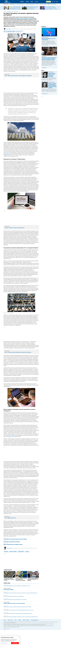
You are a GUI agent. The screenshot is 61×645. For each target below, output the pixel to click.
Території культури (43, 4)
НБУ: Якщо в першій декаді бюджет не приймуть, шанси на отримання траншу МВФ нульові (21, 616)
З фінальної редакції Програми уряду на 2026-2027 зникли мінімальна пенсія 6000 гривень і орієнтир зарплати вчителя (15, 9)
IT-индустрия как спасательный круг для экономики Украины (15, 539)
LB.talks (49, 4)
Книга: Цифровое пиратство (10, 517)
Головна (5, 11)
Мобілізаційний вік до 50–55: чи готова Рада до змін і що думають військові (32, 7)
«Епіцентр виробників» (30, 4)
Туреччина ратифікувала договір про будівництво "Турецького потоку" (17, 585)
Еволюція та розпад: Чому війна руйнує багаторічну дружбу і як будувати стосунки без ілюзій (52, 85)
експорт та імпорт (13, 551)
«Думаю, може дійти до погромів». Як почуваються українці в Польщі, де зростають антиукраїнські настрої (49, 58)
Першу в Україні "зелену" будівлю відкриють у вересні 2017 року (18, 610)
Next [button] (58, 8)
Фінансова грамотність (21, 4)
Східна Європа (21, 551)
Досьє (32, 1)
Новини (22, 1)
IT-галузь (27, 551)
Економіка (8, 11)
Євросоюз (6, 551)
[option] (13, 8)
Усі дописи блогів (45, 93)
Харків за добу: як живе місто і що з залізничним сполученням (51, 75)
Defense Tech (6, 4)
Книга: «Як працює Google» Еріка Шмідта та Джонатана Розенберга (18, 352)
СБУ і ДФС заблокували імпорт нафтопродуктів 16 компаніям (15, 599)
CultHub (37, 4)
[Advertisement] (21, 85)
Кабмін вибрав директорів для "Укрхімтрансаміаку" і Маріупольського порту (18, 613)
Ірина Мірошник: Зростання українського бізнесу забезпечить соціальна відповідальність (20, 592)
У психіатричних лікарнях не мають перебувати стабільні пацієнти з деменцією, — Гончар (51, 7)
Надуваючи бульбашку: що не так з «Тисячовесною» (48, 39)
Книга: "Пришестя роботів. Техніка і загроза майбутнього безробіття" (18, 75)
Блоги (27, 1)
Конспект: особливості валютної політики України (14, 227)
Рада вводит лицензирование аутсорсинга (12, 541)
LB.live (36, 1)
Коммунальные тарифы (8, 589)
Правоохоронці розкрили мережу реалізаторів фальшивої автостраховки (17, 606)
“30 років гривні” (12, 4)
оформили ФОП (10, 436)
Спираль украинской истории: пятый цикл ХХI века (14, 603)
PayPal (26, 174)
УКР (54, 1)
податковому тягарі (7, 153)
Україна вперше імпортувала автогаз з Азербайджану (14, 596)
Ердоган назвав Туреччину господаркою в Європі (13, 544)
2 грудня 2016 (15, 11)
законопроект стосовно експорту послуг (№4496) (24, 18)
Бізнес (12, 11)
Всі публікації (44, 67)
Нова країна (53, 4)
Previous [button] (3, 8)
